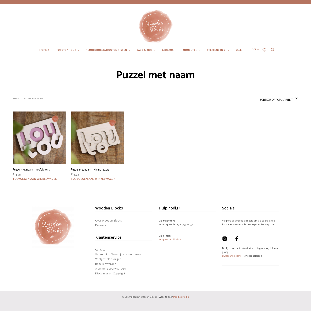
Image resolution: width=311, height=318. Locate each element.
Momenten (190, 50)
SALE (238, 50)
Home (16, 98)
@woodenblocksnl (231, 256)
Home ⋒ (44, 50)
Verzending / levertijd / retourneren (118, 254)
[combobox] (279, 99)
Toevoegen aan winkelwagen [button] (35, 179)
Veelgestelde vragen (108, 259)
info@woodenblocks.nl (170, 240)
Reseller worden (105, 264)
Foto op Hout (66, 50)
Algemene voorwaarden (110, 268)
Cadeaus (167, 50)
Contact (100, 249)
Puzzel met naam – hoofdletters (31, 170)
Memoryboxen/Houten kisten (106, 50)
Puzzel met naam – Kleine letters (90, 170)
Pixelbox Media (181, 297)
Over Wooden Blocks (108, 220)
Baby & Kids (144, 50)
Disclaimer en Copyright (110, 273)
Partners (100, 225)
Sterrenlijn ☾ (216, 50)
